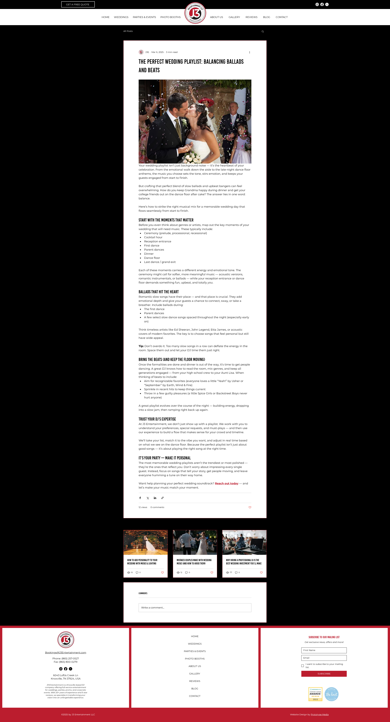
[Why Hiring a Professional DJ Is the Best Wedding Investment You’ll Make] (244, 542)
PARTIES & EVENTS (195, 651)
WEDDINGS (195, 643)
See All (263, 524)
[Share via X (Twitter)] (147, 497)
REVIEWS (194, 681)
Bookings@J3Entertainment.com (65, 652)
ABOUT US (195, 666)
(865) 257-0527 (70, 658)
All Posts (128, 31)
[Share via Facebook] (140, 497)
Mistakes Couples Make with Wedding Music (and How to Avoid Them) (194, 561)
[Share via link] (162, 497)
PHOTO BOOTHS (195, 658)
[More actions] (249, 52)
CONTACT (194, 696)
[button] (262, 31)
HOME (195, 636)
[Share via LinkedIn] (155, 497)
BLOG (194, 688)
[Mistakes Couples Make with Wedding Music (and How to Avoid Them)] (195, 542)
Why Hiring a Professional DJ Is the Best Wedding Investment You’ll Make (244, 561)
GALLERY (194, 673)
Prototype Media (320, 714)
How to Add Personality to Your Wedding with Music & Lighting (142, 561)
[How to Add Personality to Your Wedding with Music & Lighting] (146, 542)
